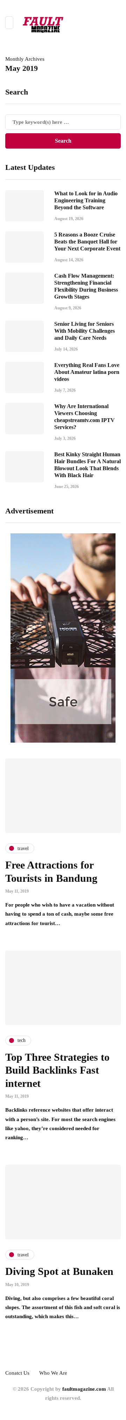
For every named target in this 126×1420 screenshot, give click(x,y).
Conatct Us (17, 1373)
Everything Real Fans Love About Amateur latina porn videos (86, 372)
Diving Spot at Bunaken (59, 1271)
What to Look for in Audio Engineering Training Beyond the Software (86, 200)
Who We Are (53, 1373)
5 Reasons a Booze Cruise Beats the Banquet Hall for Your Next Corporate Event (87, 241)
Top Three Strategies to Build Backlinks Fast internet (57, 1070)
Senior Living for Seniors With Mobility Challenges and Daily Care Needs (84, 331)
